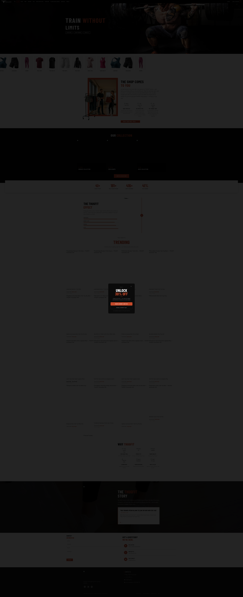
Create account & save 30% (121, 303)
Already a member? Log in (121, 307)
